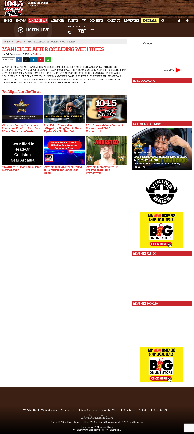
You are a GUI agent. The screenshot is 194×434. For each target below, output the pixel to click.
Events (73, 20)
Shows (21, 20)
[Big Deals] (161, 364)
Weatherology (113, 429)
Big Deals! (150, 20)
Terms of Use (68, 410)
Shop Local (129, 410)
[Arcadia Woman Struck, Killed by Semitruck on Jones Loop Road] (64, 150)
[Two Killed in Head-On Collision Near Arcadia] (22, 150)
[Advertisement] (161, 191)
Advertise (131, 20)
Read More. (139, 166)
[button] (163, 20)
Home (8, 20)
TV (84, 20)
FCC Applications (49, 410)
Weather (57, 20)
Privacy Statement (88, 410)
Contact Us (143, 410)
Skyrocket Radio (105, 426)
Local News (38, 20)
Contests (96, 20)
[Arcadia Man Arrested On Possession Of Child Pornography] (106, 150)
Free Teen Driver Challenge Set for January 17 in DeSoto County (160, 158)
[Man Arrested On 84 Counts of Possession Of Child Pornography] (106, 109)
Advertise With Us (110, 410)
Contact (113, 20)
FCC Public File (29, 410)
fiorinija (37, 54)
